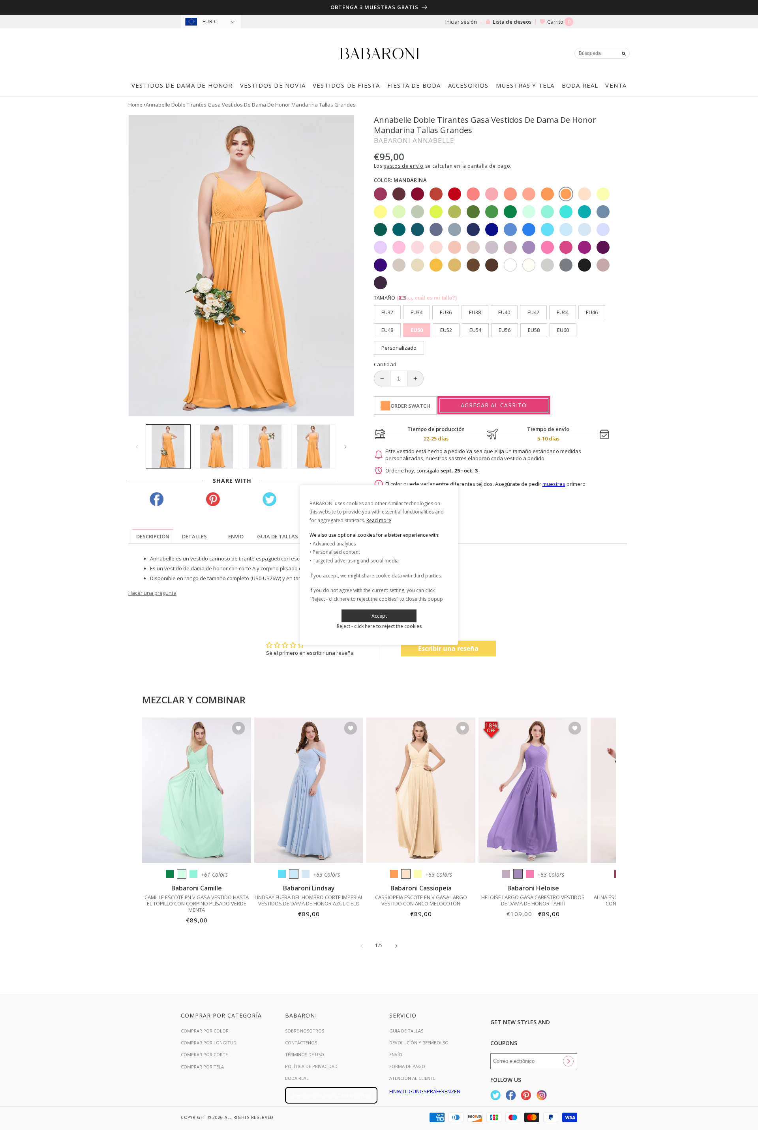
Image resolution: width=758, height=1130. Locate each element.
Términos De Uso (304, 1054)
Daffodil (417, 874)
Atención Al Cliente (412, 1078)
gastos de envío (404, 166)
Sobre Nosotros (304, 1031)
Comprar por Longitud (208, 1043)
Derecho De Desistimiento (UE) (331, 1095)
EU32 (387, 312)
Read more (378, 520)
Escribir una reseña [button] (448, 648)
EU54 (475, 330)
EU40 (504, 312)
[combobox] (602, 53)
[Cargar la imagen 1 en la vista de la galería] (168, 446)
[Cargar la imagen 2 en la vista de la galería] (216, 446)
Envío (395, 1054)
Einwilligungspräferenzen (424, 1091)
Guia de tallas (406, 1031)
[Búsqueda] (623, 53)
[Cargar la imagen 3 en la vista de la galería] (265, 446)
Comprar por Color (205, 1031)
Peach (406, 874)
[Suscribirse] (568, 1061)
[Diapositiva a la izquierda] (137, 446)
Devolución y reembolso (418, 1043)
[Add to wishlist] (238, 728)
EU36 (446, 312)
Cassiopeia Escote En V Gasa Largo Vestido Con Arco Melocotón (421, 900)
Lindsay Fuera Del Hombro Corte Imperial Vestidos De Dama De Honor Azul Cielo (309, 900)
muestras (553, 483)
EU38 (475, 312)
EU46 (592, 312)
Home (135, 104)
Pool (282, 874)
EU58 (534, 330)
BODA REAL (297, 1078)
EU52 (446, 330)
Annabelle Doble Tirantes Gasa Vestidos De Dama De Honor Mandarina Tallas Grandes (251, 104)
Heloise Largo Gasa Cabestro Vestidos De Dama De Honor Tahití (533, 900)
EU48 (387, 330)
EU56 (504, 330)
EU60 (563, 330)
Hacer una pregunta (152, 592)
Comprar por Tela (202, 1067)
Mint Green (181, 874)
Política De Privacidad (311, 1066)
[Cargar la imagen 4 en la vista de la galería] (313, 446)
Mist (305, 874)
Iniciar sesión (461, 21)
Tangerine (394, 874)
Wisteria (506, 874)
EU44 (562, 312)
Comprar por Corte (204, 1054)
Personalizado (399, 347)
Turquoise (193, 874)
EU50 (417, 330)
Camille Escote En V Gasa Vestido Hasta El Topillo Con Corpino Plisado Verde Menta (196, 903)
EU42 (533, 312)
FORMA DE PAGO (407, 1066)
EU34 (416, 312)
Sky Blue (293, 874)
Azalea (529, 874)
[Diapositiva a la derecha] (345, 446)
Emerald (169, 874)
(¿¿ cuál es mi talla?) (427, 298)
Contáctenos (301, 1043)
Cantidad (385, 364)
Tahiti (518, 874)
